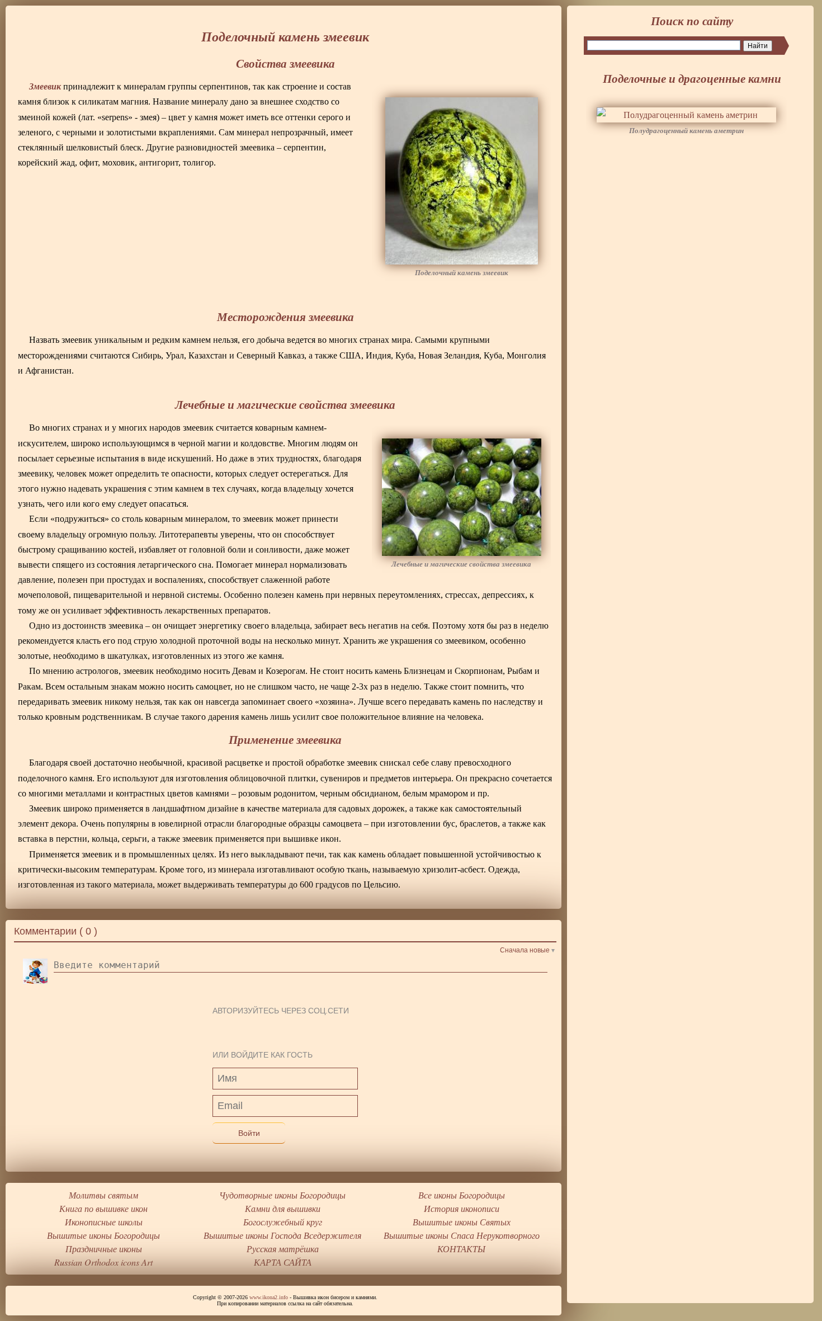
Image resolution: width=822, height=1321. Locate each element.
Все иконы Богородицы (461, 1195)
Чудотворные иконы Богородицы (282, 1195)
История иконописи (461, 1208)
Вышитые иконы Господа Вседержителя (282, 1235)
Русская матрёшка (283, 1248)
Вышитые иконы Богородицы (103, 1235)
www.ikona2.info (268, 1297)
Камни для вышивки (282, 1208)
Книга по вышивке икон (103, 1208)
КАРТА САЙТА (282, 1262)
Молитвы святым (103, 1195)
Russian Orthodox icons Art (103, 1262)
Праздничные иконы (103, 1248)
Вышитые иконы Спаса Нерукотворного (462, 1235)
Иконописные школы (104, 1222)
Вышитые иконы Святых (462, 1222)
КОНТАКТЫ (461, 1248)
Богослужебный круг (282, 1222)
